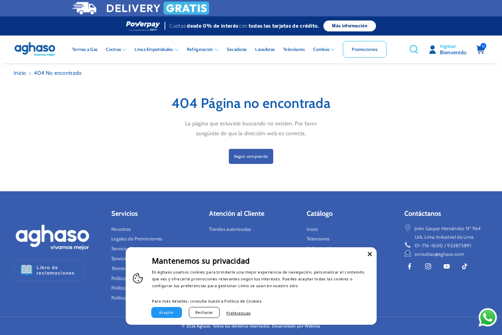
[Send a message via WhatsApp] (488, 317)
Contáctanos (422, 213)
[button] (116, 49)
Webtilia (312, 326)
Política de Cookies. (243, 301)
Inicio (20, 73)
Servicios (124, 213)
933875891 (459, 245)
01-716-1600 (429, 245)
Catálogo (320, 213)
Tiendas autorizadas (230, 229)
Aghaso (203, 326)
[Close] (369, 254)
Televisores (318, 239)
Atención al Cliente (236, 213)
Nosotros (121, 229)
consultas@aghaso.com (439, 254)
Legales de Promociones (137, 239)
